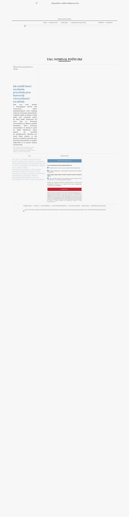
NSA (29, 165)
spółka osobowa (27, 175)
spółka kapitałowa (40, 173)
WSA (23, 179)
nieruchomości (24, 165)
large (15, 165)
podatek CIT (25, 167)
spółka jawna (32, 173)
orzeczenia (42, 165)
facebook (109, 22)
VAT (38, 177)
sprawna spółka (15, 173)
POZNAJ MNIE (27, 206)
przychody (31, 171)
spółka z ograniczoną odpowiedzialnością (21, 177)
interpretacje (32, 161)
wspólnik (27, 179)
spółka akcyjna (24, 173)
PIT (15, 167)
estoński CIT (14, 161)
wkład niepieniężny (16, 179)
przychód (37, 171)
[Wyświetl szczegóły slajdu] (66, 39)
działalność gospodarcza (34, 159)
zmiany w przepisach (39, 179)
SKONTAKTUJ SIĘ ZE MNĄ (78, 22)
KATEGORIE (64, 22)
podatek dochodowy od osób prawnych (21, 169)
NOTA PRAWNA (45, 206)
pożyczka (39, 169)
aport (17, 159)
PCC (13, 167)
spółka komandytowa (17, 175)
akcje (13, 159)
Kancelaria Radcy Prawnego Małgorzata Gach (73, 209)
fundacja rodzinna (23, 161)
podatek (19, 167)
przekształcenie (24, 171)
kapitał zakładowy (40, 161)
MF (18, 165)
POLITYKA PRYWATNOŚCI (59, 206)
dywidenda (25, 159)
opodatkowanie (34, 165)
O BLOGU (36, 206)
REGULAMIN (85, 206)
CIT (20, 159)
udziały (34, 177)
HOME (45, 22)
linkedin (101, 22)
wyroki (32, 179)
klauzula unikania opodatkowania (20, 163)
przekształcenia (15, 171)
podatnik (33, 169)
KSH (44, 163)
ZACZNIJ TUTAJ (53, 22)
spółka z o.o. (34, 175)
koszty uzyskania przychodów (35, 163)
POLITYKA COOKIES (74, 206)
